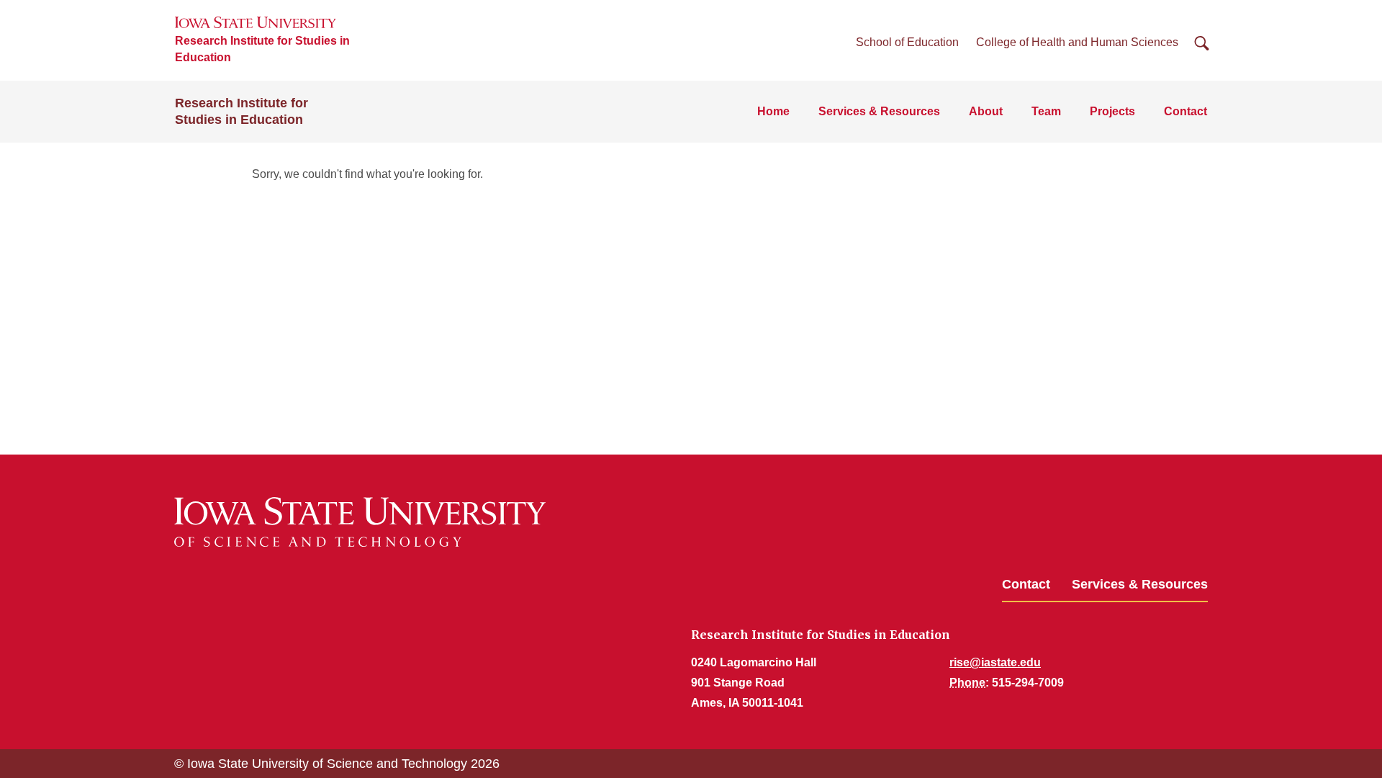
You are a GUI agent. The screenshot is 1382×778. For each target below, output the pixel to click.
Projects (1112, 111)
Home (773, 111)
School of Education (907, 42)
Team (1046, 111)
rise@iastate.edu (995, 662)
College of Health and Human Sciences (1077, 42)
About (986, 111)
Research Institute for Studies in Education (262, 49)
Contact (1185, 111)
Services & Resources (879, 111)
